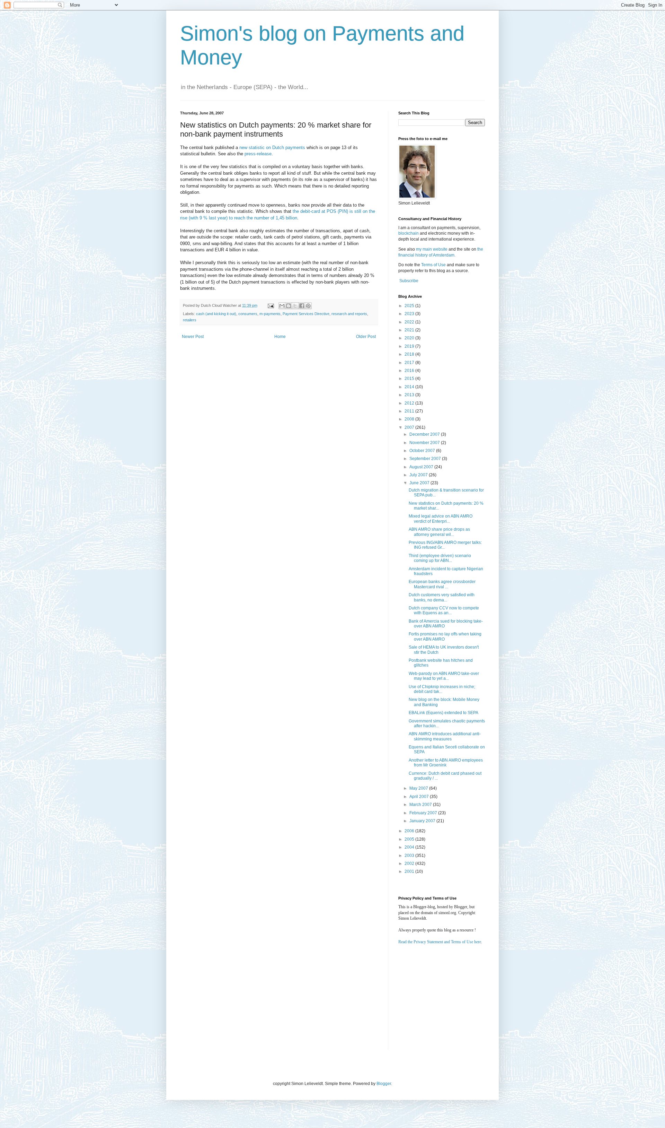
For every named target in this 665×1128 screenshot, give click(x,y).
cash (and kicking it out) (216, 314)
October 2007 (422, 450)
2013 (410, 394)
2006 (410, 830)
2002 (410, 863)
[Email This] (281, 305)
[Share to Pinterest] (308, 305)
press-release (258, 153)
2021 (410, 330)
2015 (410, 378)
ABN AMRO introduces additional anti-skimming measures (445, 736)
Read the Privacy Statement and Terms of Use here (439, 941)
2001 (410, 871)
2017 (410, 362)
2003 (410, 855)
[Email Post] (270, 305)
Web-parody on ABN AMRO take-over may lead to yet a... (444, 676)
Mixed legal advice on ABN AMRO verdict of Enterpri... (440, 518)
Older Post (366, 336)
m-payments (270, 314)
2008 (410, 419)
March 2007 (421, 804)
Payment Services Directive (306, 314)
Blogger (383, 1083)
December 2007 (425, 434)
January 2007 (422, 820)
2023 (410, 313)
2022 (410, 322)
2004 (410, 847)
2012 (410, 403)
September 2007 (425, 458)
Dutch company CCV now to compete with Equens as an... (444, 610)
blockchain (409, 233)
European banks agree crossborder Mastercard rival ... (442, 584)
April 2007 (419, 796)
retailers (189, 320)
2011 (410, 411)
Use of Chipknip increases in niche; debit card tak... (442, 689)
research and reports (349, 314)
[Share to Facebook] (301, 305)
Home (280, 336)
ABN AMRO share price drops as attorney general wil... (439, 532)
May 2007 (419, 788)
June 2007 (420, 482)
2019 (410, 346)
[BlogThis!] (288, 305)
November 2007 (425, 442)
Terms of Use (433, 264)
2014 (410, 386)
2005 (410, 839)
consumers (247, 314)
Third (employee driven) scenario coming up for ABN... (440, 558)
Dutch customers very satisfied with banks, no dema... (442, 597)
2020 (410, 338)
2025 (410, 305)
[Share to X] (295, 305)
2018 (410, 354)
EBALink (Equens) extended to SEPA (443, 712)
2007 (410, 427)
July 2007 (419, 474)
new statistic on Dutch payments (272, 147)
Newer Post (193, 336)
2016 (410, 370)
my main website (431, 249)
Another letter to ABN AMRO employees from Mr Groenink (446, 762)
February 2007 (423, 812)
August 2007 (421, 467)
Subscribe (408, 280)
